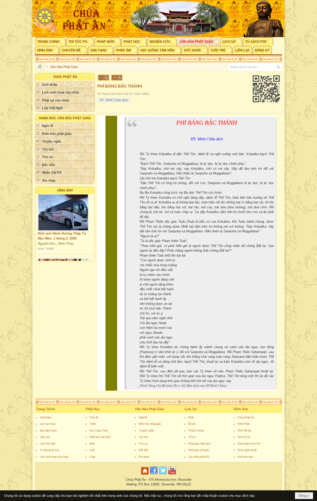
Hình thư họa (245, 456)
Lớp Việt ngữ (47, 443)
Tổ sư (191, 436)
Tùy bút (143, 436)
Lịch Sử (191, 409)
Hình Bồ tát (244, 430)
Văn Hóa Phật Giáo (149, 409)
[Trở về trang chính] (145, 475)
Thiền (92, 423)
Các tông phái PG (199, 456)
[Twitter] (163, 475)
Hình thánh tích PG (249, 443)
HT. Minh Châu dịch (114, 100)
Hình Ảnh (65, 190)
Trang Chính (45, 409)
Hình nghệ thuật (247, 450)
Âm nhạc (144, 456)
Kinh (92, 443)
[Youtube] (172, 475)
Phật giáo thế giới (198, 450)
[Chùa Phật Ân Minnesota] (179, 18)
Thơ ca (143, 443)
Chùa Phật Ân (246, 417)
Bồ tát (191, 423)
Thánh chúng (196, 430)
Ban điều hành (48, 430)
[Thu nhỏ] (103, 77)
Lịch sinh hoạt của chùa (54, 456)
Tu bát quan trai (49, 450)
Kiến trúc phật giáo (150, 423)
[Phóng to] (117, 77)
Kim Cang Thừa (98, 430)
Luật (92, 450)
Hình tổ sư (244, 436)
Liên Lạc (45, 436)
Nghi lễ (143, 417)
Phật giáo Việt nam (199, 443)
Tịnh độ (93, 417)
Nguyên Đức (47, 238)
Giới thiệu (45, 417)
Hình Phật (243, 423)
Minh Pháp (66, 238)
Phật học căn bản (99, 436)
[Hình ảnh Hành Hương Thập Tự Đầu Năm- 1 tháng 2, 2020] (63, 206)
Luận (92, 456)
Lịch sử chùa (47, 423)
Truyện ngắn (146, 430)
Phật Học (93, 409)
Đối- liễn (143, 450)
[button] (50, 41)
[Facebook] (154, 475)
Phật (191, 417)
